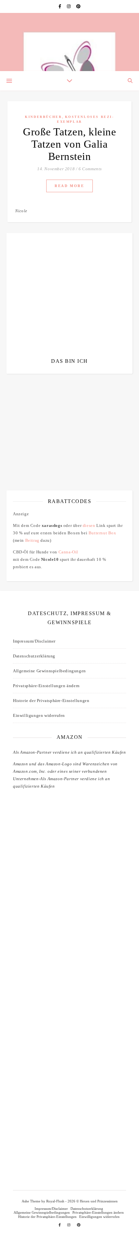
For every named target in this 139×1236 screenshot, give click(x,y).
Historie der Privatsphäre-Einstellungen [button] (51, 700)
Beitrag (32, 540)
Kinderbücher (43, 117)
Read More (69, 186)
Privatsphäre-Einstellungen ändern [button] (46, 685)
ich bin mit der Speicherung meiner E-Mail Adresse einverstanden (68, 417)
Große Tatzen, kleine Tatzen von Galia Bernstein (69, 144)
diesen (89, 525)
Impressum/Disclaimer (34, 641)
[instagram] (69, 6)
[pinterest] (78, 6)
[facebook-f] (60, 6)
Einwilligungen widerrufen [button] (39, 715)
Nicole (21, 211)
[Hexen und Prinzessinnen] (69, 42)
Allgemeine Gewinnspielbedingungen (49, 670)
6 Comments (90, 168)
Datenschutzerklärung (34, 656)
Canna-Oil (68, 552)
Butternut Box (102, 532)
